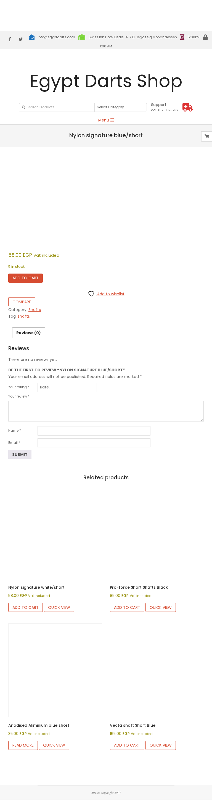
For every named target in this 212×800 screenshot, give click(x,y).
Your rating (18, 387)
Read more (23, 745)
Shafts (34, 309)
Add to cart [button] (25, 607)
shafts (24, 316)
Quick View (59, 607)
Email (14, 442)
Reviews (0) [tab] (28, 333)
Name (14, 430)
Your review (19, 396)
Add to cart (25, 278)
